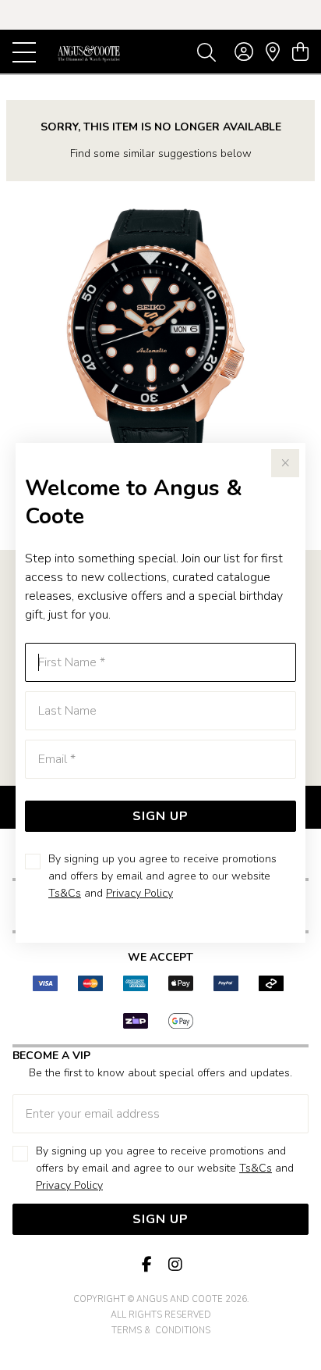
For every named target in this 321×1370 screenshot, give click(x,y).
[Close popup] (285, 463)
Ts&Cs (64, 893)
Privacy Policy (139, 893)
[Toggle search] (206, 51)
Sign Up (160, 816)
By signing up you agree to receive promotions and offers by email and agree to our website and (162, 876)
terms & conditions (160, 1330)
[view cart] (300, 52)
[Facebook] (146, 1265)
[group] (160, 15)
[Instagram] (174, 1265)
